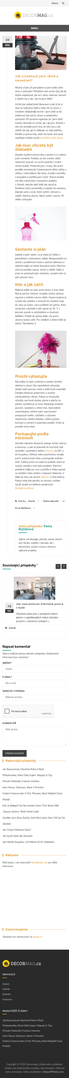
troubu (49, 451)
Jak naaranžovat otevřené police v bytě (23, 769)
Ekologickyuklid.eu (24, 488)
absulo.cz (37, 937)
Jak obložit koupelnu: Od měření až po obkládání (29, 842)
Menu (55, 3)
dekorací (45, 477)
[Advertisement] (23, 897)
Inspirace (7, 999)
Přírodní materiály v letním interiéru (21, 781)
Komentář (9, 723)
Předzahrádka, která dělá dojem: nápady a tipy (27, 775)
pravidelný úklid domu (51, 138)
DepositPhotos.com (53, 1072)
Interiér (31, 501)
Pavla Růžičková (23, 508)
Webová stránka (14, 690)
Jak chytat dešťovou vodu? (17, 830)
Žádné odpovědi (50, 501)
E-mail (7, 676)
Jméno (7, 662)
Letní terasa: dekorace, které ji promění (23, 787)
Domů (6, 984)
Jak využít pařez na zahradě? (18, 836)
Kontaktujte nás (39, 863)
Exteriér (7, 994)
